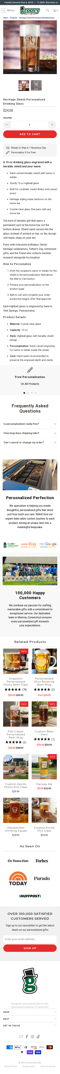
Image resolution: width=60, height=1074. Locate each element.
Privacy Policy (28, 1066)
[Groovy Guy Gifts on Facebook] (27, 1037)
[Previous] (5, 47)
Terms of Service (48, 1066)
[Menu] (2, 10)
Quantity (7, 118)
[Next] (54, 47)
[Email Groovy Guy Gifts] (21, 1037)
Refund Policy (10, 1066)
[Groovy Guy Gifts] (30, 10)
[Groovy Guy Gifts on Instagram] (32, 1037)
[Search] (47, 10)
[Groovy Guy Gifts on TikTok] (38, 1037)
